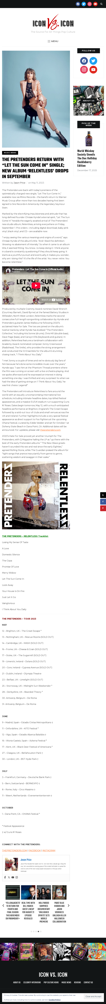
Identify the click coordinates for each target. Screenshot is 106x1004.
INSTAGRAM (48, 850)
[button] (53, 41)
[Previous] (3, 905)
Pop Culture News (51, 982)
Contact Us (88, 982)
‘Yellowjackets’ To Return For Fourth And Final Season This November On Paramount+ (13, 911)
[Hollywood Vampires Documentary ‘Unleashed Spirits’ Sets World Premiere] (44, 887)
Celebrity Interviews (32, 982)
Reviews (77, 982)
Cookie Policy (54, 1000)
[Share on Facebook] (103, 502)
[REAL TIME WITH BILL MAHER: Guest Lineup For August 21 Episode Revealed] (28, 887)
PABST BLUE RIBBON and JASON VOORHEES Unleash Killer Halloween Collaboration (59, 912)
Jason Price (19, 183)
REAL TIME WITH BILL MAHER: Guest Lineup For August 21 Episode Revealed (28, 911)
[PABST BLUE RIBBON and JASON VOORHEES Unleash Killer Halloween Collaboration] (59, 887)
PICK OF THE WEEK (89, 124)
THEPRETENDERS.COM (14, 850)
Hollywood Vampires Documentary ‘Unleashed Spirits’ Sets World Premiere (44, 912)
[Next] (68, 905)
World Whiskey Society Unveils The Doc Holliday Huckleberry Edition (87, 158)
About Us (16, 982)
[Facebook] (5, 877)
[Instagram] (16, 877)
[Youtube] (13, 877)
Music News (10, 153)
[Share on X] (103, 495)
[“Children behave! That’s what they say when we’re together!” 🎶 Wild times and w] (44, 952)
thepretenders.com (50, 430)
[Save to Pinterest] (103, 508)
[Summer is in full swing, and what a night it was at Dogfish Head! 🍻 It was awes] (26, 952)
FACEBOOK (35, 850)
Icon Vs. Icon (53, 974)
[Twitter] (9, 877)
